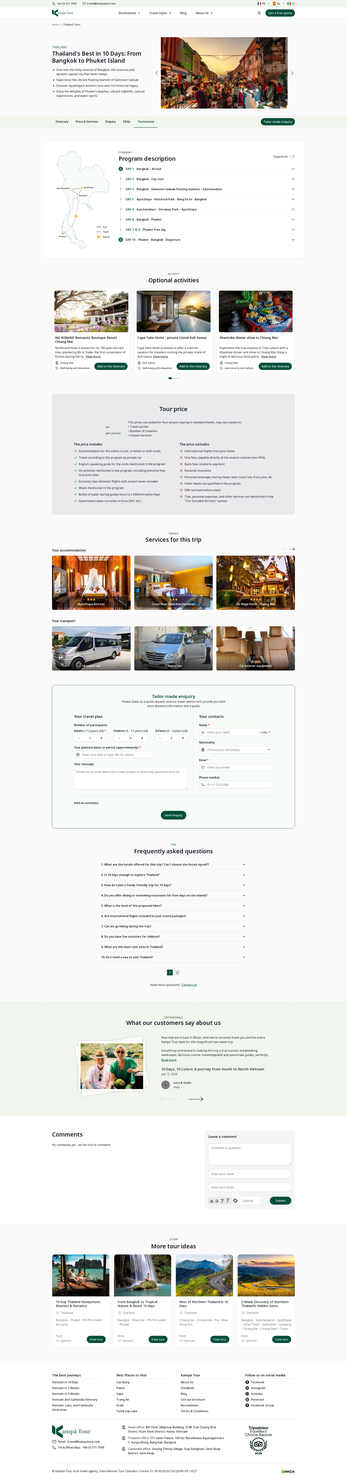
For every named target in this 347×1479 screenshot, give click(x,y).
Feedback (187, 1388)
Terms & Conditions (194, 1411)
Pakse (120, 1388)
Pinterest (257, 1400)
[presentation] (156, 73)
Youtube (257, 1394)
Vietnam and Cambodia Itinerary (74, 1400)
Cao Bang (122, 1382)
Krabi (120, 1405)
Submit (281, 1201)
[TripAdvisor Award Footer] (258, 1441)
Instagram (258, 1388)
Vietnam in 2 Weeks (66, 1388)
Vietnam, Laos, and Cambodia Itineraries (72, 1407)
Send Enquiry (173, 815)
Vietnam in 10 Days (65, 1382)
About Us (187, 1382)
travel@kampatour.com (83, 1442)
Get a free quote (280, 13)
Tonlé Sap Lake (126, 1411)
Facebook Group (262, 1405)
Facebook (257, 1382)
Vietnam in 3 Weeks (66, 1394)
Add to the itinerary (111, 366)
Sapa (119, 1394)
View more (93, 357)
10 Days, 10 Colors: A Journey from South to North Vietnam (212, 1069)
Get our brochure (193, 1400)
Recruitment (189, 1405)
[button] (170, 378)
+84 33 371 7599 (93, 1447)
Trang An (122, 1400)
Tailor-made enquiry (278, 122)
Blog (183, 13)
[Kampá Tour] (62, 13)
